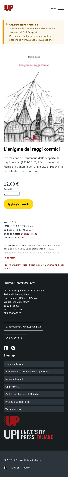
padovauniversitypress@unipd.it (23, 326)
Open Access (12, 386)
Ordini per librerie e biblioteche (22, 394)
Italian (26, 467)
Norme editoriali (14, 379)
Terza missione (13, 409)
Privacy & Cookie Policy (17, 401)
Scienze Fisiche (29, 233)
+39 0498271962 (15, 338)
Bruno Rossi (21, 237)
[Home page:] (8, 8)
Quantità (8, 189)
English (15, 467)
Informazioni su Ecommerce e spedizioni (27, 371)
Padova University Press (15, 264)
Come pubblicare (14, 363)
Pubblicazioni (35, 264)
